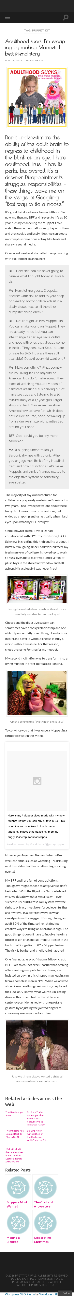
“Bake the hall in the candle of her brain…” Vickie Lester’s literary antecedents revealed (14, 1155)
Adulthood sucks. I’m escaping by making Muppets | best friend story (36, 47)
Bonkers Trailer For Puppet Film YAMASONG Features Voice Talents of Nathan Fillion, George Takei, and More (36, 1118)
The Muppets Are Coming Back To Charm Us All (15, 1133)
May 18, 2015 (13, 60)
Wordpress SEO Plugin (20, 1294)
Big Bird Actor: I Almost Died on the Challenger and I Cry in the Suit (37, 1135)
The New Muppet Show (14, 1114)
